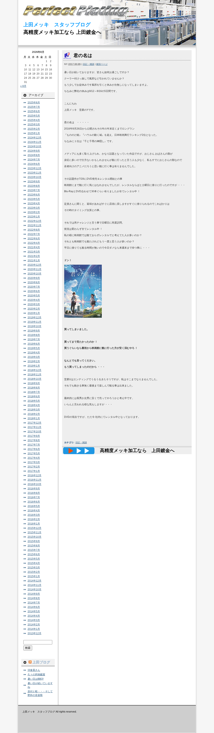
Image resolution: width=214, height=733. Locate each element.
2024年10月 (34, 146)
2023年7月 (34, 190)
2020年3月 (34, 304)
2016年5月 (34, 506)
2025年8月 (34, 102)
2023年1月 (34, 216)
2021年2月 (34, 256)
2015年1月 (34, 576)
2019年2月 (34, 361)
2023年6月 (34, 194)
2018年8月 (34, 387)
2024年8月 (34, 155)
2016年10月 (34, 484)
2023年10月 (34, 177)
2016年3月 (34, 514)
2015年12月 (34, 528)
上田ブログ (41, 662)
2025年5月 (34, 115)
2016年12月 (34, 475)
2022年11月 (34, 225)
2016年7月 (34, 497)
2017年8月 (34, 440)
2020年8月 (34, 282)
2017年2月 (34, 466)
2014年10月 (34, 589)
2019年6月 (34, 343)
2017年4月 (34, 457)
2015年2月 (34, 571)
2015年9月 (34, 541)
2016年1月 (34, 523)
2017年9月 (34, 435)
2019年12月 (34, 317)
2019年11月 (34, 321)
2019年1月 (34, 365)
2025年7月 (34, 106)
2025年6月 (34, 111)
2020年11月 (34, 269)
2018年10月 (34, 378)
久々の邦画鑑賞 (36, 674)
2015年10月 (34, 536)
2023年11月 (34, 172)
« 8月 (23, 86)
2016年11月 (34, 479)
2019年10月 (34, 326)
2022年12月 (34, 221)
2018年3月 (34, 409)
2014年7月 (34, 602)
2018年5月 (34, 400)
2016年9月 (34, 488)
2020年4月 (34, 300)
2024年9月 (34, 150)
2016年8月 (34, 493)
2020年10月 (34, 273)
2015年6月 (34, 554)
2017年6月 (34, 449)
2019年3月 (34, 357)
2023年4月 (34, 203)
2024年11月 (34, 142)
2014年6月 (34, 607)
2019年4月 (34, 352)
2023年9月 (34, 181)
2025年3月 (34, 124)
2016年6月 (34, 501)
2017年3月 (34, 462)
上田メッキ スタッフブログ (57, 24)
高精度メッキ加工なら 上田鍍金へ (62, 32)
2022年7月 (34, 234)
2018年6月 (34, 396)
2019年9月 (34, 330)
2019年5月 (34, 348)
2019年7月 (34, 339)
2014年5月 (34, 611)
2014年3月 (34, 620)
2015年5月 (34, 558)
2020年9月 (34, 278)
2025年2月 (34, 128)
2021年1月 (34, 260)
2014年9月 (34, 593)
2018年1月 (34, 418)
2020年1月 (34, 313)
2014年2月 (34, 624)
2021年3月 (34, 251)
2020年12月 (34, 264)
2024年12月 (34, 137)
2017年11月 (34, 427)
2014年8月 (34, 598)
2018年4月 (34, 405)
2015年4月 (34, 563)
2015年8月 (34, 545)
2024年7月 (34, 159)
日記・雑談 (88, 64)
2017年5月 (34, 453)
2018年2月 (34, 414)
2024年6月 (34, 164)
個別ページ (102, 64)
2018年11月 (34, 374)
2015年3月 (34, 567)
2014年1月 (34, 629)
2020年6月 (34, 291)
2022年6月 (34, 238)
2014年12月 (34, 580)
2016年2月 (34, 519)
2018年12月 (34, 370)
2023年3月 (34, 207)
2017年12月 (34, 422)
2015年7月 (34, 550)
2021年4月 (34, 247)
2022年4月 (34, 242)
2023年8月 (34, 185)
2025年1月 (34, 133)
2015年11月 (34, 532)
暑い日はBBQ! (35, 678)
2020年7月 (34, 286)
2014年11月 (34, 585)
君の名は (83, 55)
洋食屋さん (34, 670)
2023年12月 (34, 168)
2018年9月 (34, 383)
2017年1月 (34, 471)
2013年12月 (34, 633)
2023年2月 (34, 212)
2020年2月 (34, 308)
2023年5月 (34, 199)
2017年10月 (34, 431)
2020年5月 (34, 295)
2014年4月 (34, 615)
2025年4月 (34, 120)
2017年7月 (34, 444)
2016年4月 (34, 510)
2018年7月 (34, 392)
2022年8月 (34, 229)
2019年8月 (34, 335)
